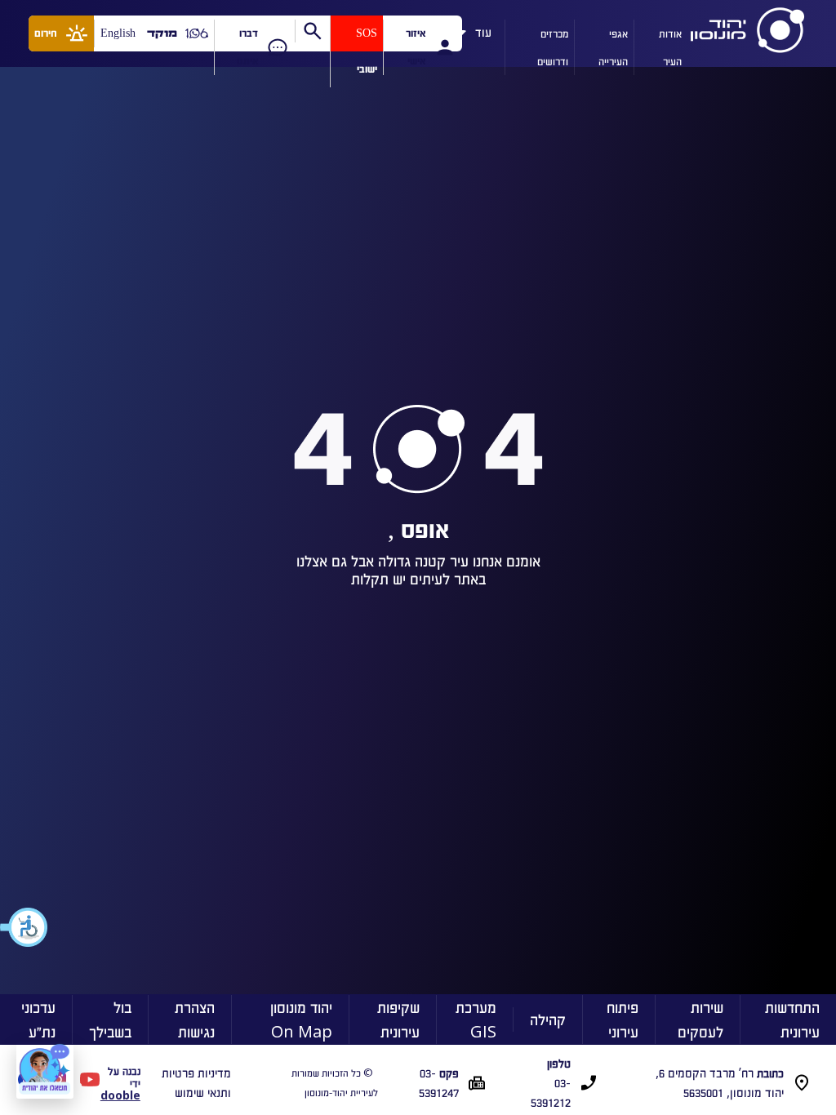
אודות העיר (670, 47)
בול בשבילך (110, 1019)
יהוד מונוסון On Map (301, 1019)
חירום (45, 33)
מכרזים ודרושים (552, 47)
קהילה (548, 1019)
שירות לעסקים (700, 1019)
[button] (24, 927)
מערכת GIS (476, 1019)
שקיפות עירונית (398, 1019)
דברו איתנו (247, 47)
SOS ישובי (366, 51)
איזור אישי (415, 47)
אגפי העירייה (613, 47)
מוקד (162, 33)
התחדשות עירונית (792, 1019)
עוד (483, 29)
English (118, 33)
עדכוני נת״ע (38, 1019)
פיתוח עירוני (622, 1019)
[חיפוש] (312, 31)
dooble (120, 1095)
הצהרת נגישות (195, 1019)
